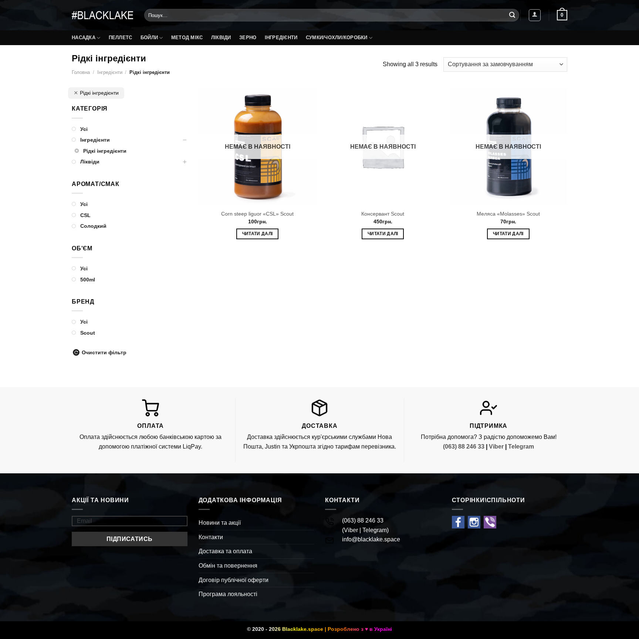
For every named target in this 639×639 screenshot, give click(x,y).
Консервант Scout (382, 214)
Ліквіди (221, 37)
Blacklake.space (302, 629)
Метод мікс (187, 37)
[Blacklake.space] (102, 15)
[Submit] (512, 15)
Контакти (211, 537)
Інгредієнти (281, 37)
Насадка (83, 37)
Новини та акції (220, 523)
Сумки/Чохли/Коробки (337, 37)
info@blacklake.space (371, 539)
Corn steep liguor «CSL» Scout (257, 214)
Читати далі (257, 233)
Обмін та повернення (228, 565)
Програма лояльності (228, 594)
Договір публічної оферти (233, 580)
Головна (81, 72)
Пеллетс (120, 37)
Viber (496, 446)
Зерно (247, 37)
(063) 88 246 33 (463, 446)
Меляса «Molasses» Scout (508, 214)
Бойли (149, 37)
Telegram (521, 446)
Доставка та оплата (225, 551)
